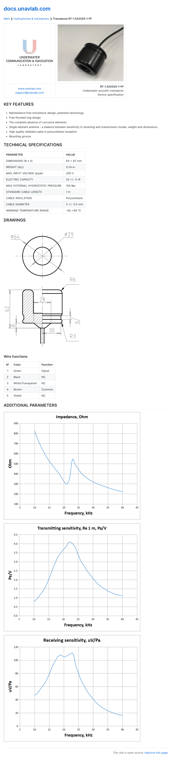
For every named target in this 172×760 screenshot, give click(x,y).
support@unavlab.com (29, 92)
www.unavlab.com (29, 88)
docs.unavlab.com (27, 8)
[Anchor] (36, 104)
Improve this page (156, 752)
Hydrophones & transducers (31, 18)
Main (7, 18)
